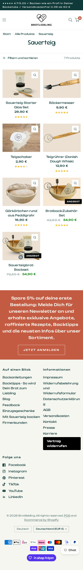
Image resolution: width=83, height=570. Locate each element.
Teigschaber (21, 157)
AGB (47, 410)
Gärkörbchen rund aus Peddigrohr (21, 213)
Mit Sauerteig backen (21, 417)
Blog (6, 399)
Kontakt (50, 422)
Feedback (11, 405)
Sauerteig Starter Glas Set (21, 105)
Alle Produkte (25, 33)
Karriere (50, 433)
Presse (49, 428)
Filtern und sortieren (22, 57)
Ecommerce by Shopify (41, 519)
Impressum (53, 377)
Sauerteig (46, 33)
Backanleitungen (17, 377)
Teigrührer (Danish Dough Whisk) (62, 159)
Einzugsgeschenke (19, 411)
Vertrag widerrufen (57, 443)
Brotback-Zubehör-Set (62, 213)
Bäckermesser (62, 103)
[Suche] (70, 20)
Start (7, 33)
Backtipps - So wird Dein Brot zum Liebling (19, 388)
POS (67, 515)
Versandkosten (56, 416)
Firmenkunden (15, 422)
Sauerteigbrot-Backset (21, 267)
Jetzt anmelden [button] (41, 349)
